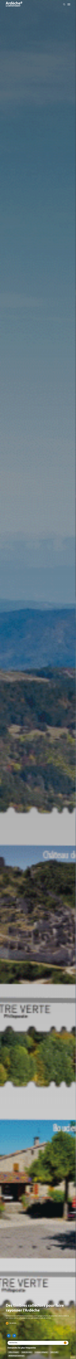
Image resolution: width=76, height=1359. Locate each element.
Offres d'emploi (13, 1352)
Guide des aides (27, 1352)
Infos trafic (54, 1352)
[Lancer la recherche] (65, 1342)
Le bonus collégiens (41, 1352)
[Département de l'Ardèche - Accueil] (14, 4)
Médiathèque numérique (16, 1356)
